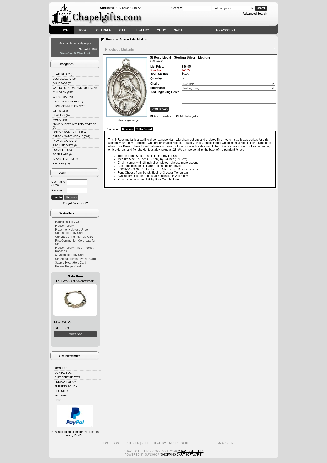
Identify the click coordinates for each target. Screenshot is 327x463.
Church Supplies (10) (68, 101)
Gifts (123, 30)
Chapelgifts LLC (191, 451)
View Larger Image (128, 120)
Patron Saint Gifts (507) (70, 131)
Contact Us (63, 372)
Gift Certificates (67, 377)
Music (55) (60, 119)
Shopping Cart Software (181, 454)
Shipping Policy (66, 386)
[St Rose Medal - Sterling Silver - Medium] (126, 118)
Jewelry (142, 30)
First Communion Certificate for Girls (75, 242)
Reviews (127, 129)
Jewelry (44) (62, 115)
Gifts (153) (60, 110)
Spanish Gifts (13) (65, 159)
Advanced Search (255, 13)
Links (58, 400)
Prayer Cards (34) (66, 140)
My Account (225, 30)
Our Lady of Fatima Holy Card (74, 236)
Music (161, 30)
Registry (61, 391)
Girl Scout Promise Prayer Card (75, 258)
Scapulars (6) (63, 154)
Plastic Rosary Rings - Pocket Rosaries (74, 249)
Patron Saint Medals (133, 39)
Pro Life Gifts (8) (65, 145)
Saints (179, 30)
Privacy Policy (65, 381)
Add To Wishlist (163, 116)
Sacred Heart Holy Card (70, 262)
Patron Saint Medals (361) (71, 136)
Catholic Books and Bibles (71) (75, 87)
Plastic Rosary (64, 225)
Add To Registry (189, 116)
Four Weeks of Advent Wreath (75, 281)
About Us (61, 368)
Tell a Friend (144, 129)
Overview (112, 129)
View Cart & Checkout (75, 53)
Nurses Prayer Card (68, 266)
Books (83, 30)
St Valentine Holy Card (70, 255)
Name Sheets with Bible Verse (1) (74, 126)
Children (103, 30)
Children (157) (63, 92)
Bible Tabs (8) (62, 83)
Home (66, 30)
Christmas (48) (63, 97)
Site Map (61, 395)
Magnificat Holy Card (68, 222)
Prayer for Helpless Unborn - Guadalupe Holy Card (73, 231)
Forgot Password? (75, 203)
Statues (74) (61, 163)
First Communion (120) (69, 106)
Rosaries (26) (62, 149)
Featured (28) (62, 74)
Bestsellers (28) (65, 78)
